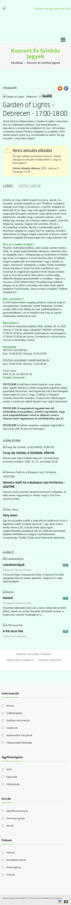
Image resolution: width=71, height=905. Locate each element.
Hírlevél (10, 874)
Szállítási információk (18, 720)
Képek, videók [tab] (30, 186)
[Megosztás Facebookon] (66, 88)
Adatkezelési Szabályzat (20, 660)
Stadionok (12, 728)
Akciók (10, 825)
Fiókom (10, 852)
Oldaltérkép (13, 784)
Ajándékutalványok (17, 811)
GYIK (9, 769)
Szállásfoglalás (14, 713)
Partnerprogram (15, 818)
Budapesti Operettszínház (17, 569)
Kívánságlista (13, 867)
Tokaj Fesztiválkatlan (14, 636)
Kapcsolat (11, 776)
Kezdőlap (17, 62)
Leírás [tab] (8, 186)
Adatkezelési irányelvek (19, 735)
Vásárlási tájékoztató (49, 660)
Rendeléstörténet (16, 860)
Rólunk (10, 705)
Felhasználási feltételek (19, 742)
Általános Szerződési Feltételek (33, 654)
